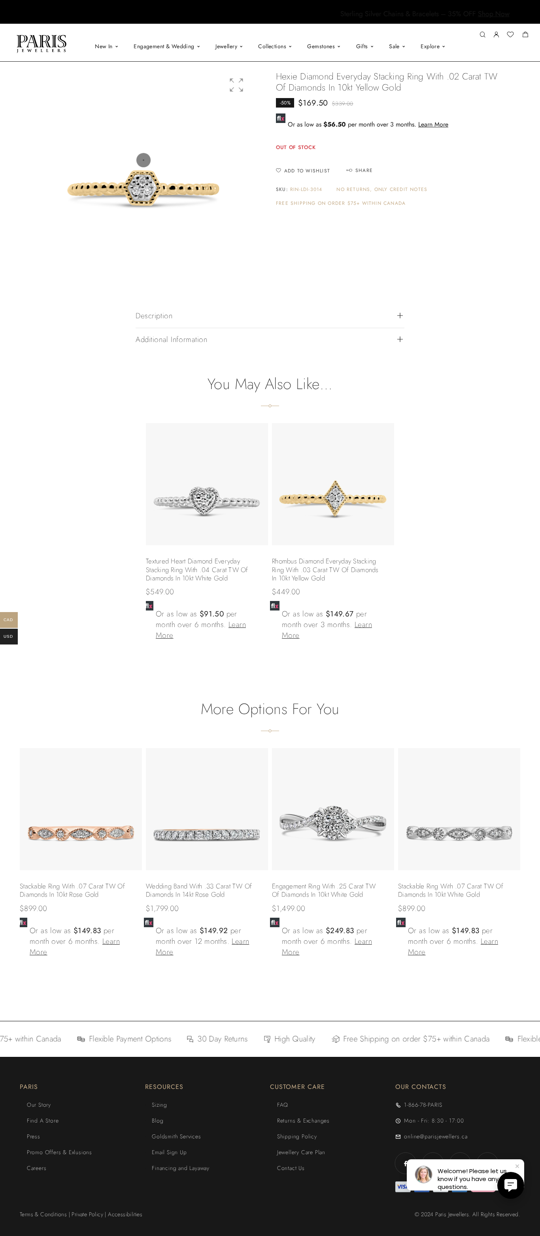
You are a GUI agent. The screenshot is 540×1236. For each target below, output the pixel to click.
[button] (263, 18)
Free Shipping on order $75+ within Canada (341, 203)
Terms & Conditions (43, 1214)
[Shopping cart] (525, 35)
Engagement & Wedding (164, 46)
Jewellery (226, 46)
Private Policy (87, 1214)
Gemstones (321, 46)
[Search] (482, 35)
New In (104, 46)
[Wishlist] (510, 35)
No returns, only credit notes (381, 189)
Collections (272, 46)
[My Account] (496, 35)
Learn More (433, 124)
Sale (394, 46)
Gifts (362, 46)
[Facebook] (405, 1163)
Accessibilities (125, 1214)
